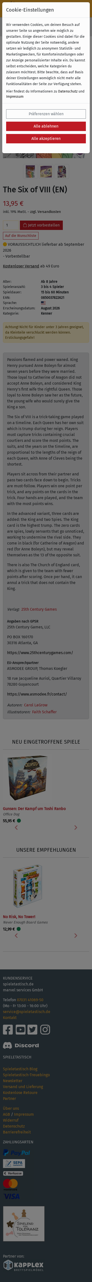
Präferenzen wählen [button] (46, 114)
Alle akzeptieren (46, 138)
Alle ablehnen (46, 126)
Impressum (15, 96)
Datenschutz (68, 91)
